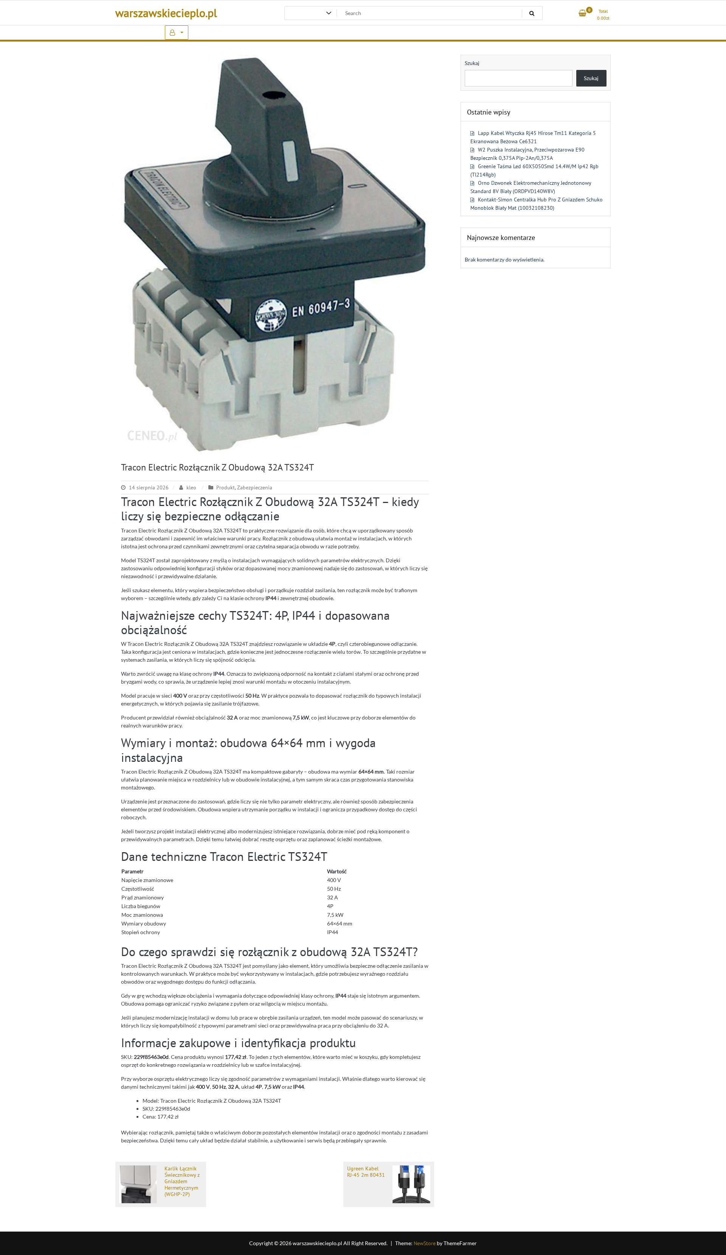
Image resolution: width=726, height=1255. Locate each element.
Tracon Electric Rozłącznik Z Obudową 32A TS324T (217, 467)
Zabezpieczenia (254, 487)
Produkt (225, 487)
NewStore (425, 1243)
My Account (176, 32)
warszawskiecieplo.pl (166, 12)
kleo (191, 487)
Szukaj (472, 63)
